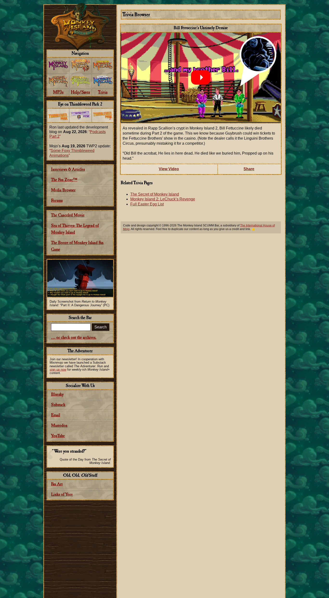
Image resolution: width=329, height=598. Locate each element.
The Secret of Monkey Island (154, 194)
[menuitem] (58, 66)
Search (100, 327)
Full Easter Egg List (147, 204)
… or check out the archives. (73, 338)
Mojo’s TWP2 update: (80, 150)
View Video (169, 169)
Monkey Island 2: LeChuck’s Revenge (162, 199)
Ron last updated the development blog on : (78, 131)
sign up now (58, 369)
